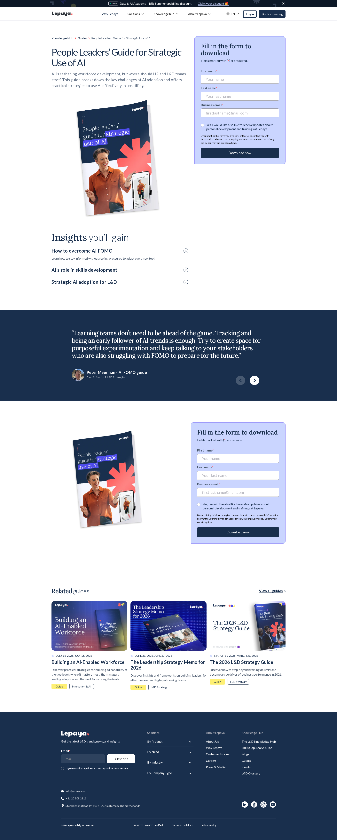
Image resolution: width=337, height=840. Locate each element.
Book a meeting (272, 14)
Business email (212, 105)
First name (209, 71)
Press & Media (215, 767)
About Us (212, 741)
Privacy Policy (209, 825)
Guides (82, 38)
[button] (136, 14)
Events (246, 767)
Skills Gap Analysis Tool (257, 748)
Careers (211, 760)
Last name (209, 88)
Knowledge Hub (62, 38)
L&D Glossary (251, 773)
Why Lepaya (214, 748)
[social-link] (245, 804)
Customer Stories (217, 754)
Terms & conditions (182, 825)
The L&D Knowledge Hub (259, 741)
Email (65, 751)
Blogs (245, 754)
